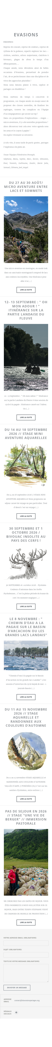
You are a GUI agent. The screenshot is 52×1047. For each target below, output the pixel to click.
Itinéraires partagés (26, 16)
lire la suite (26, 290)
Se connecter (26, 1036)
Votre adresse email (20, 938)
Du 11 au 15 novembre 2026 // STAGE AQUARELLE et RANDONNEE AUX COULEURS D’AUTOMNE (26, 717)
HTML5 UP (29, 1033)
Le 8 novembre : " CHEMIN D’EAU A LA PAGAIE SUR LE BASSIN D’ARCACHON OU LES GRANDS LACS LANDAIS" (26, 627)
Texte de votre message (21, 961)
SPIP (26, 1039)
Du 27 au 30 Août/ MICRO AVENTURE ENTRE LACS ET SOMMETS (26, 187)
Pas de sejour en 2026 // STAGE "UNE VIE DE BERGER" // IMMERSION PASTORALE (26, 817)
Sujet (13, 949)
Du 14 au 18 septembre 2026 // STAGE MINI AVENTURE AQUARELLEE (26, 434)
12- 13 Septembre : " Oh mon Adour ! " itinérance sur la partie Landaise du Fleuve (26, 310)
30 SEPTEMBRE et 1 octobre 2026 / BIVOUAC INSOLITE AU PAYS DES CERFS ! (26, 534)
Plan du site (26, 1030)
